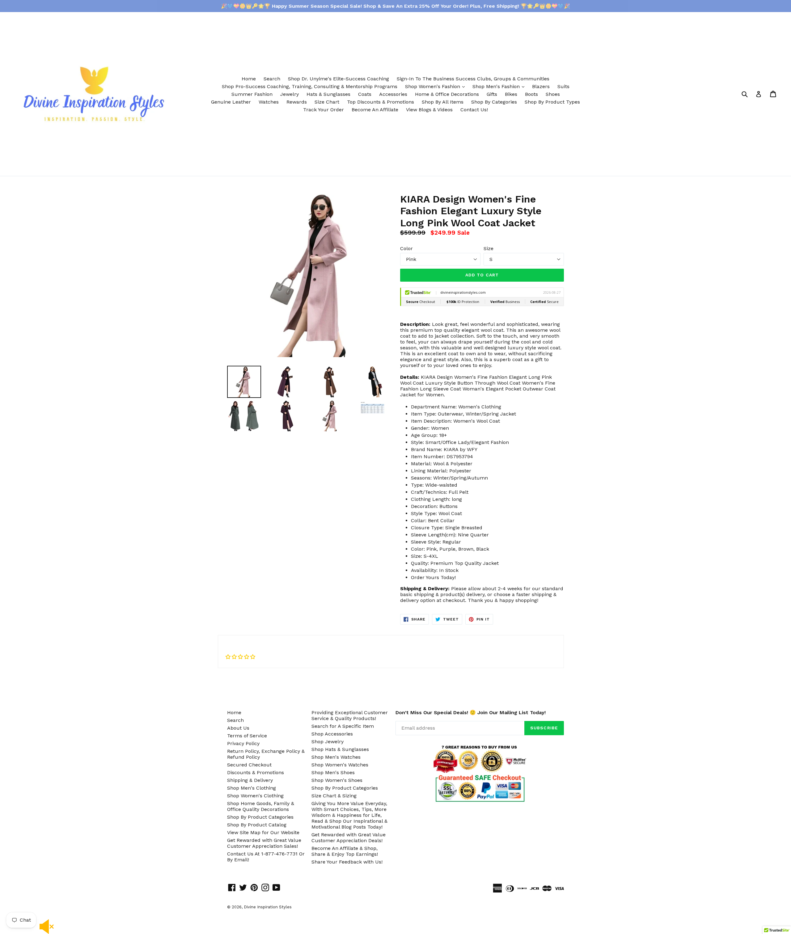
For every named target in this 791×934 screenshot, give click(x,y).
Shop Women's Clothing (255, 796)
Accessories (393, 94)
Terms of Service (247, 736)
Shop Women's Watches (339, 765)
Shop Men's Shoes (333, 772)
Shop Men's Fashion (499, 86)
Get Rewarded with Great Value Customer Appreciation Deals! (348, 837)
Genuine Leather (231, 102)
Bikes (511, 94)
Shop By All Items (442, 102)
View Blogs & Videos (429, 110)
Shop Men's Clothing (251, 788)
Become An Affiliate (375, 110)
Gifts (492, 94)
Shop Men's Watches (336, 757)
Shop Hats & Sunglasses (340, 749)
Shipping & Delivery (250, 780)
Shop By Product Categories (260, 817)
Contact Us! (474, 110)
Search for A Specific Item (342, 726)
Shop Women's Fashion (436, 86)
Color (406, 248)
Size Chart (327, 102)
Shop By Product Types (552, 102)
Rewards (296, 102)
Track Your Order (323, 110)
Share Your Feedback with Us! (347, 862)
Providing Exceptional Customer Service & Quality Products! (349, 715)
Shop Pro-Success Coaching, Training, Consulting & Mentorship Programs (309, 86)
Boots (531, 94)
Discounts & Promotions (255, 772)
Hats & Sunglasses (328, 94)
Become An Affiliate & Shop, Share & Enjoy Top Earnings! (344, 851)
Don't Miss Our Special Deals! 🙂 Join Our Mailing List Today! (471, 712)
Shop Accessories (332, 734)
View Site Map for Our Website (263, 832)
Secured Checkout (249, 765)
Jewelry (289, 94)
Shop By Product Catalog (256, 825)
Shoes (553, 94)
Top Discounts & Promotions (380, 102)
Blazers (541, 86)
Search (272, 79)
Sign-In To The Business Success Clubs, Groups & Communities (473, 79)
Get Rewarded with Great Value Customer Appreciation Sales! (264, 843)
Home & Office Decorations (447, 94)
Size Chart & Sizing (334, 796)
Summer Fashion (252, 94)
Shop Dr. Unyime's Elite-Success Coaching (338, 79)
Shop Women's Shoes (336, 780)
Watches (269, 102)
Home (249, 79)
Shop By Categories (494, 102)
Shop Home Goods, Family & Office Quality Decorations (260, 806)
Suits (563, 86)
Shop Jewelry (327, 741)
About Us (238, 728)
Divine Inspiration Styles (268, 907)
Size (488, 248)
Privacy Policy (243, 743)
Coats (364, 94)
